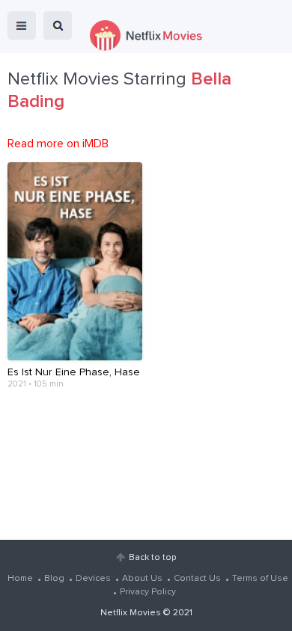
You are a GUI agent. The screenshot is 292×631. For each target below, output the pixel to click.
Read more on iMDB (58, 144)
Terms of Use (260, 578)
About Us (142, 578)
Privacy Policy (148, 592)
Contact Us (197, 578)
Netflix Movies (130, 613)
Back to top (152, 557)
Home (20, 578)
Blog (54, 578)
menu (21, 25)
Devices (93, 578)
